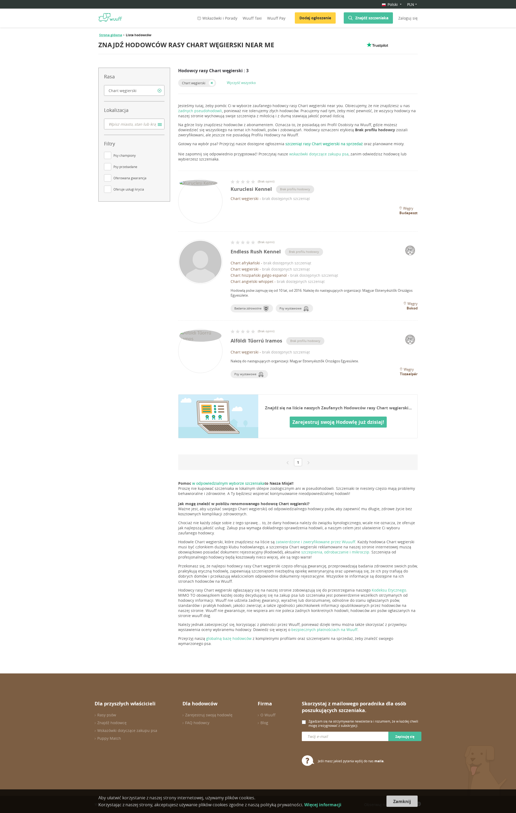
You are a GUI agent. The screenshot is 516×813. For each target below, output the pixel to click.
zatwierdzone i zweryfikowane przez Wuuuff (315, 541)
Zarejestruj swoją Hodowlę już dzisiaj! (338, 422)
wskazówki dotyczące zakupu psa (319, 153)
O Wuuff (267, 714)
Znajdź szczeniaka (371, 17)
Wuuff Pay (276, 18)
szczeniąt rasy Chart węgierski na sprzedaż (324, 143)
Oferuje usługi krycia (128, 189)
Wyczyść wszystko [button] (241, 82)
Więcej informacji (322, 805)
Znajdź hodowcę (112, 722)
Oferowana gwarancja (129, 178)
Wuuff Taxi (252, 18)
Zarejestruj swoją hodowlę (208, 714)
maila (379, 761)
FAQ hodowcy (197, 722)
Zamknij (402, 801)
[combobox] (134, 90)
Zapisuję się (404, 736)
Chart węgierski (193, 83)
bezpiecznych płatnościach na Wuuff (324, 629)
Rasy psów (106, 714)
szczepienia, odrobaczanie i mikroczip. (335, 552)
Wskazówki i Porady (219, 18)
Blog (264, 722)
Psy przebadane (125, 167)
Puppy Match (109, 738)
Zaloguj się (408, 18)
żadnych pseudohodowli (200, 110)
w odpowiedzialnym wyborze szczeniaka (227, 483)
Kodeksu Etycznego (389, 590)
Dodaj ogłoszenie (315, 17)
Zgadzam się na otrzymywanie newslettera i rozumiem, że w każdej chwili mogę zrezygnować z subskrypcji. (363, 723)
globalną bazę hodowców (229, 638)
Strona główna (110, 35)
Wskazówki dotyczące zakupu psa (127, 730)
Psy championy (124, 155)
